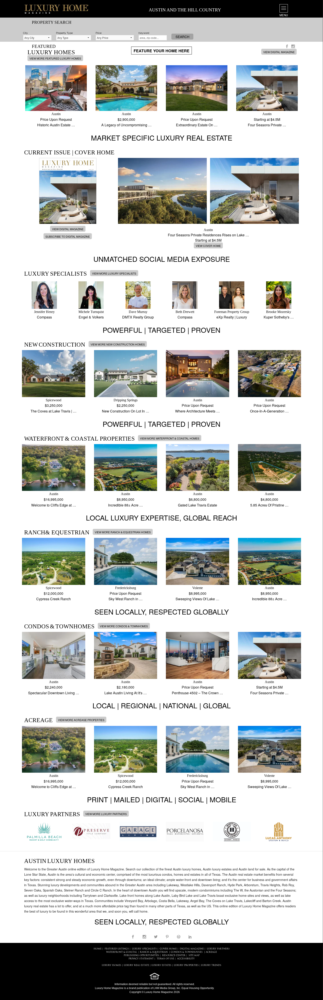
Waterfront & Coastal (121, 952)
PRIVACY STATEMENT (141, 959)
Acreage (211, 952)
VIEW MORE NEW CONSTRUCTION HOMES (118, 344)
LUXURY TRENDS (211, 965)
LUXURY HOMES (111, 965)
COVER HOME (168, 949)
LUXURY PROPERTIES (186, 965)
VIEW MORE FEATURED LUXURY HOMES (55, 58)
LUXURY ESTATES (161, 965)
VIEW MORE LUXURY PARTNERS (106, 814)
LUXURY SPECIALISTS (144, 949)
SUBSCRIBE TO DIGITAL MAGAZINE (67, 236)
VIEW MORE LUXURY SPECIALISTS (114, 273)
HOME (98, 949)
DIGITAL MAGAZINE (192, 949)
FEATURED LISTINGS (117, 949)
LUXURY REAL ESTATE (136, 965)
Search (182, 36)
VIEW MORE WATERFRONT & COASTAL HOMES (169, 438)
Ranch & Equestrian (154, 952)
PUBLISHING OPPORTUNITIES (141, 955)
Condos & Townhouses (187, 952)
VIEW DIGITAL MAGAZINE (279, 52)
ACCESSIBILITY (186, 959)
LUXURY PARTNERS (218, 949)
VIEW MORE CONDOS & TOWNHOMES (124, 626)
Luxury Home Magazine (109, 988)
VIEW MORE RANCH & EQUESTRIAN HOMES (123, 532)
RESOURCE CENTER (173, 955)
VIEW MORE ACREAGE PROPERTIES (81, 720)
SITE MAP (194, 955)
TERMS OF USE (165, 959)
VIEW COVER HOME (208, 246)
